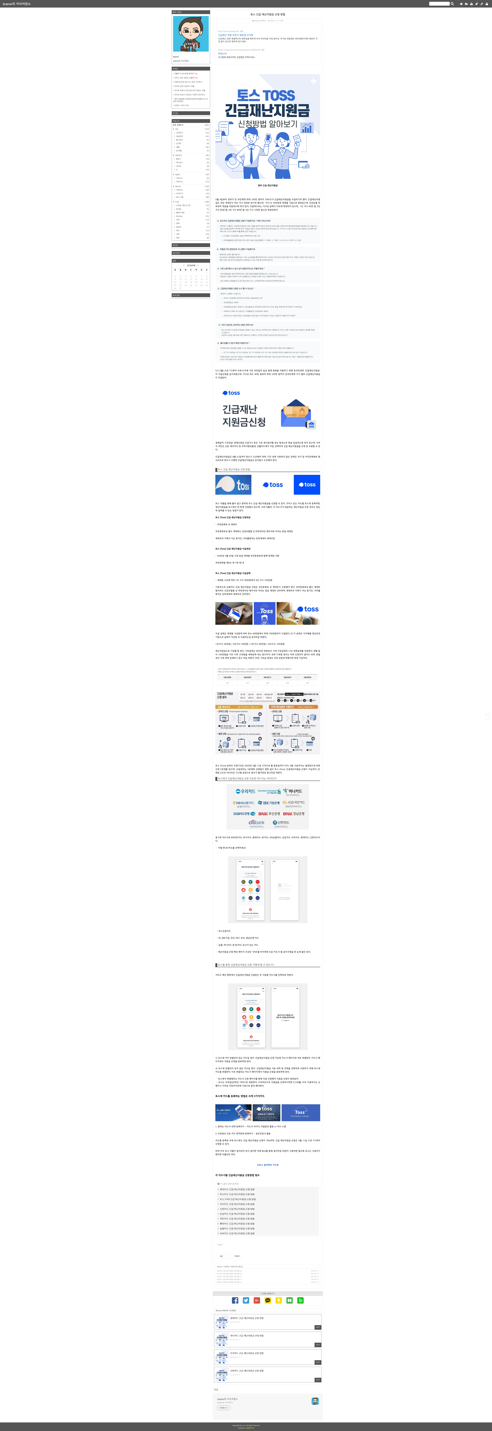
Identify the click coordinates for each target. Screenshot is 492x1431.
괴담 (192, 234)
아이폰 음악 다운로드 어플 (184, 86)
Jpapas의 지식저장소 (17, 4)
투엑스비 (222, 54)
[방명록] (471, 4)
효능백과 (192, 136)
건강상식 (192, 133)
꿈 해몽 (192, 151)
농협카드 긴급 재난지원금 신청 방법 (237, 1228)
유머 (192, 230)
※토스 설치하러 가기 (268, 1165)
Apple (192, 174)
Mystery (192, 216)
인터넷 (192, 166)
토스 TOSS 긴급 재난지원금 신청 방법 (238, 1199)
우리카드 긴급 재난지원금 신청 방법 (237, 1204)
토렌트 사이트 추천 (181, 105)
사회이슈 (227, 1267)
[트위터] (246, 1300)
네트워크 (192, 155)
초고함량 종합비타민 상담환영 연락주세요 (236, 57)
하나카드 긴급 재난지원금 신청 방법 (237, 1194)
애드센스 (192, 162)
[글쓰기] (476, 4)
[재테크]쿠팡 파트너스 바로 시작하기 (188, 82)
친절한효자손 (250, 1428)
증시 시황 (192, 197)
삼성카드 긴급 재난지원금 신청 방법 (237, 1214)
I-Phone (192, 178)
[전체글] (466, 4)
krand (243, 1425)
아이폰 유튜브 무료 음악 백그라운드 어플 (189, 90)
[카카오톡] (268, 1300)
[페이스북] (235, 1300)
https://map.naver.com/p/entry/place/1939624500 (239, 50)
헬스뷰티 (192, 140)
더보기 (220, 1245)
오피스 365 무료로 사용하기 (185, 78)
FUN (192, 202)
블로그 (192, 159)
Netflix (192, 209)
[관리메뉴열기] (487, 713)
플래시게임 (192, 213)
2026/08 (191, 265)
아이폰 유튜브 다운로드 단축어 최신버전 (189, 95)
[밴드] (300, 1300)
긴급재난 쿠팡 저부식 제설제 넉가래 (235, 35)
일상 (192, 238)
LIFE (192, 129)
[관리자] (481, 4)
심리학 (192, 143)
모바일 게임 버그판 (192, 205)
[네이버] (289, 1300)
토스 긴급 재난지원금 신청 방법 (267, 14)
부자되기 (192, 193)
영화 (192, 223)
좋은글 (192, 227)
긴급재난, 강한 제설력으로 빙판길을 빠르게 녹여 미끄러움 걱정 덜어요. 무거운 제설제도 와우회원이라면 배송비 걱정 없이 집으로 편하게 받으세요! (267, 40)
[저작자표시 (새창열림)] (243, 1256)
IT (192, 170)
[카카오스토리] (278, 1300)
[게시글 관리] (228, 1256)
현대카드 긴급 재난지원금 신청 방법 (237, 1189)
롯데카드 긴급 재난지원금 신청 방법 (237, 1223)
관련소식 (192, 182)
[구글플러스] (257, 1300)
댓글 (216, 1389)
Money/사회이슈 (260, 21)
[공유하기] (225, 1256)
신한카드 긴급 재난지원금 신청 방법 (237, 1209)
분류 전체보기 (191, 125)
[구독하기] (487, 718)
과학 (192, 220)
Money (219, 1267)
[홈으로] (461, 4)
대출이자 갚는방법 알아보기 (184, 74)
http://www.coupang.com (228, 31)
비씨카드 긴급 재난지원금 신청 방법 (237, 1233)
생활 (192, 147)
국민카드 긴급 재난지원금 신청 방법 (237, 1218)
